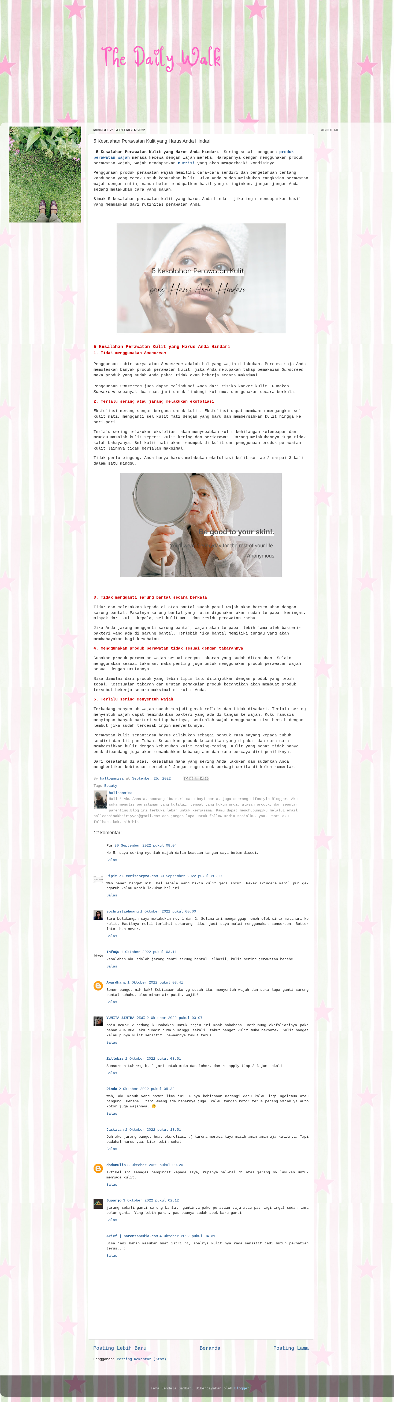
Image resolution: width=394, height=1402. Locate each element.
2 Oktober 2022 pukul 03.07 (174, 1018)
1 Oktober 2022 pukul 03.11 (149, 952)
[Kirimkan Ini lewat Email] (186, 778)
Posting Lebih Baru (119, 1348)
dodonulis (116, 1165)
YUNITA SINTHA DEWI (125, 1018)
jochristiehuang (122, 912)
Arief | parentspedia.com (132, 1236)
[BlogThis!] (191, 778)
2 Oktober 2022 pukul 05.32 (146, 1089)
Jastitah (115, 1130)
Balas (111, 860)
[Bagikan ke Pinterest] (206, 778)
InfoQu (112, 952)
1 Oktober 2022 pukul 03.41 (155, 983)
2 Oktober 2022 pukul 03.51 (153, 1059)
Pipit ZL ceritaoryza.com (132, 876)
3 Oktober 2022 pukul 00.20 (155, 1165)
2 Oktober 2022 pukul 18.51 (153, 1130)
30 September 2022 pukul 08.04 (145, 846)
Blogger (241, 1388)
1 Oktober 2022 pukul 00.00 (168, 912)
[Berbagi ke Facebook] (201, 778)
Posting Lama (291, 1348)
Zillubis (115, 1059)
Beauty (110, 786)
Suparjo (113, 1201)
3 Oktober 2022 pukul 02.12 (151, 1201)
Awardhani (116, 983)
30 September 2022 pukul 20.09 (190, 876)
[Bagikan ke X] (196, 778)
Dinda (111, 1089)
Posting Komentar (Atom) (141, 1359)
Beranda (210, 1348)
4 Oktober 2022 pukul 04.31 (187, 1236)
